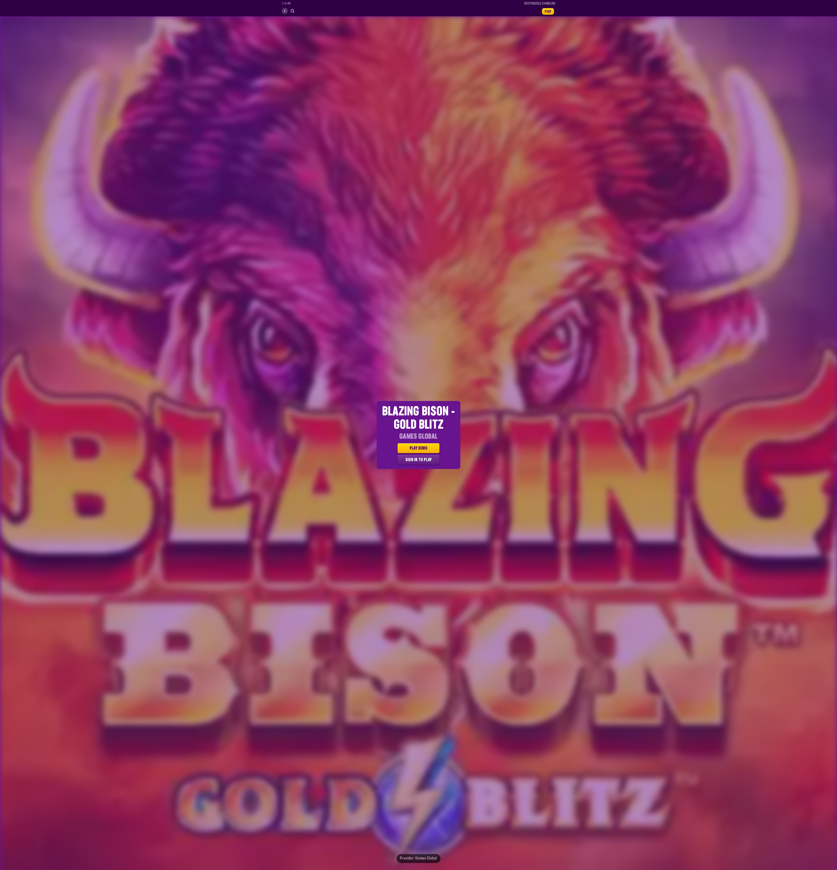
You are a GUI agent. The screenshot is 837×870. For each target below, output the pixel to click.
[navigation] (285, 11)
